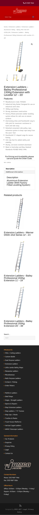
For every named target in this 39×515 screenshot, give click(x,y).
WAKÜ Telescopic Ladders (14, 429)
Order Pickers (10, 385)
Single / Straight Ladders (13, 400)
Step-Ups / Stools (11, 414)
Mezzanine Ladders (11, 371)
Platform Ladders (11, 393)
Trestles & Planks (11, 418)
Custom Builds (10, 356)
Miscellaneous (10, 374)
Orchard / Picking (11, 382)
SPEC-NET (18, 509)
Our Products (9, 439)
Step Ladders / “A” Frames (14, 411)
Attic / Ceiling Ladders (13, 353)
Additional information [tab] (14, 172)
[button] (31, 44)
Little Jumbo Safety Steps (14, 367)
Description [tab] (10, 168)
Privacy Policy (10, 446)
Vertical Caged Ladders (13, 425)
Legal (7, 449)
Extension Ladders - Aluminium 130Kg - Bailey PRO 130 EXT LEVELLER (19, 30)
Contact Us (9, 453)
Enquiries (8, 442)
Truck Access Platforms (13, 421)
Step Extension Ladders (13, 407)
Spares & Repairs (11, 403)
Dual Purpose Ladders (12, 360)
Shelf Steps (9, 396)
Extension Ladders (15, 27)
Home (6, 27)
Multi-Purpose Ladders (13, 378)
